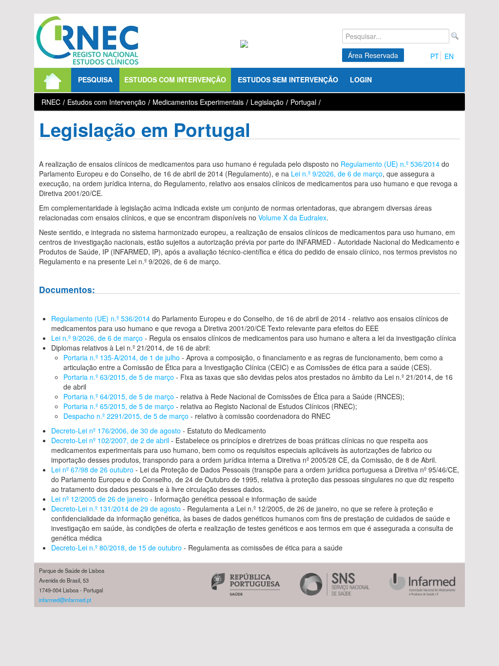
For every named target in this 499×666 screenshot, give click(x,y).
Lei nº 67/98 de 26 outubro (92, 469)
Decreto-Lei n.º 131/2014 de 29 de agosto (116, 508)
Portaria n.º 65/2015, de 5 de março (118, 406)
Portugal (303, 102)
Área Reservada (373, 55)
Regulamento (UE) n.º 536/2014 (390, 164)
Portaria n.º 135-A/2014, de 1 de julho (121, 357)
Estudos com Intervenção (106, 102)
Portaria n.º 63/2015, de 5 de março (118, 377)
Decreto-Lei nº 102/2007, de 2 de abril (110, 440)
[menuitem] (52, 80)
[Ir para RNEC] (87, 41)
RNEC (50, 102)
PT (434, 56)
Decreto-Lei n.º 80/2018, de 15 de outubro (116, 547)
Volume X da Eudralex (292, 217)
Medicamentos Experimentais (198, 102)
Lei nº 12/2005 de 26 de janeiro (99, 499)
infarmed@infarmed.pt (65, 600)
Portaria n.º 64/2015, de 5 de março (119, 396)
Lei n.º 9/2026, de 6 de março (337, 173)
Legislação (267, 102)
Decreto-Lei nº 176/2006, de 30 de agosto (116, 430)
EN (449, 56)
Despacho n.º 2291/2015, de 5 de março (126, 416)
